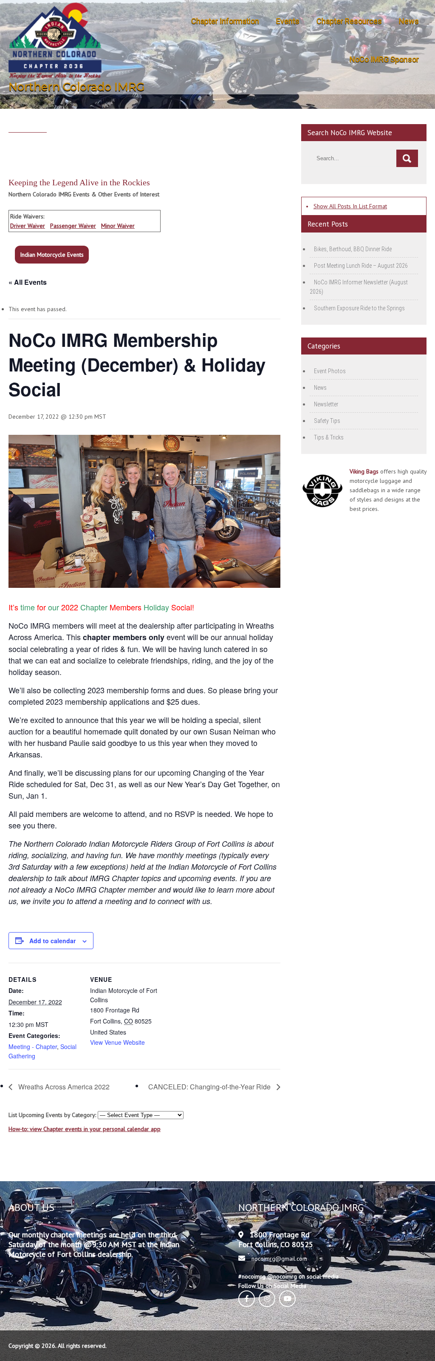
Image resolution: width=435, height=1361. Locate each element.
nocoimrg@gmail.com (279, 1258)
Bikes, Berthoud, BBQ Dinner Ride (353, 249)
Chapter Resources (349, 21)
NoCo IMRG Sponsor (384, 59)
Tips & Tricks (329, 437)
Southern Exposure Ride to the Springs (359, 308)
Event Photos (330, 371)
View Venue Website (117, 1042)
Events (287, 21)
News (409, 21)
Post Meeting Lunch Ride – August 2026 (361, 265)
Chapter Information (225, 21)
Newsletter (326, 404)
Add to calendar (52, 940)
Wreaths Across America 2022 (63, 1087)
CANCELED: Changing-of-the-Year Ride (210, 1087)
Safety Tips (327, 420)
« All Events (27, 282)
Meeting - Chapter (32, 1046)
